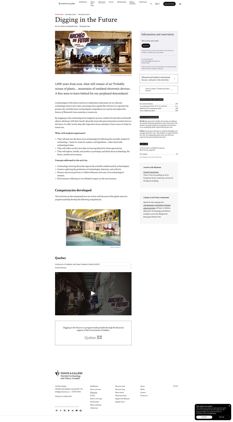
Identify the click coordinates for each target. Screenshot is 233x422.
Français (175, 386)
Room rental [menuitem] (119, 393)
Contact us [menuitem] (144, 396)
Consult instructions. (151, 172)
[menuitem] (68, 4)
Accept (204, 417)
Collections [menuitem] (143, 2)
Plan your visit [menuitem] (120, 386)
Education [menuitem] (101, 2)
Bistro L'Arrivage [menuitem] (96, 399)
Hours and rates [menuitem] (93, 4)
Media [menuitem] (142, 390)
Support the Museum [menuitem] (122, 399)
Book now (146, 45)
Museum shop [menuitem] (120, 390)
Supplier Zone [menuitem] (120, 402)
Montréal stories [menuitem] (120, 396)
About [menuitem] (142, 386)
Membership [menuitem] (121, 2)
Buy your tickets (169, 4)
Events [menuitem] (111, 2)
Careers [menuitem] (143, 393)
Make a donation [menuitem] (133, 3)
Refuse (221, 417)
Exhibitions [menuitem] (83, 2)
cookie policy (212, 413)
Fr (151, 4)
